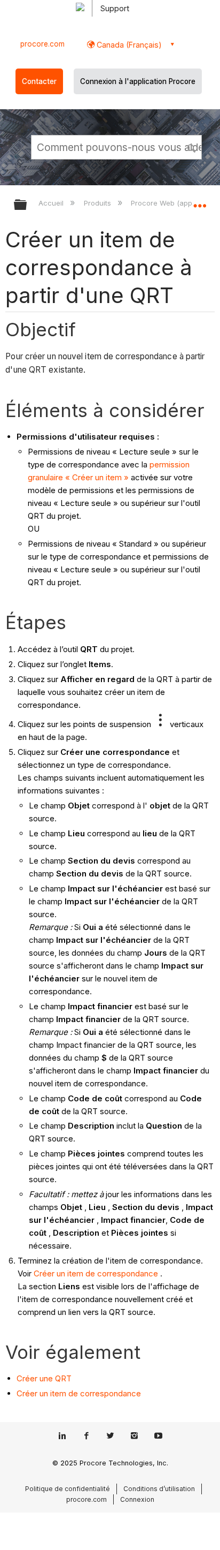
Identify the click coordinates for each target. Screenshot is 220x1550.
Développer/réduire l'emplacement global (199, 201)
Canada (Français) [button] (128, 44)
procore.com (42, 44)
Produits (98, 203)
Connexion (137, 1499)
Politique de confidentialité (67, 1489)
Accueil (52, 203)
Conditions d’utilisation (159, 1489)
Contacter (39, 81)
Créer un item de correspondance (96, 1273)
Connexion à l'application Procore (137, 81)
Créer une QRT (44, 1378)
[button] (192, 147)
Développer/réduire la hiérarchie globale (27, 205)
